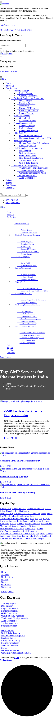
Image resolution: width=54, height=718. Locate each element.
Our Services (11, 88)
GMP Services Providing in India (14, 518)
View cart (4, 71)
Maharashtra (46, 523)
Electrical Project (26, 103)
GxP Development (27, 153)
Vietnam (28, 538)
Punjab (40, 528)
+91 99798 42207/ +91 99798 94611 (16, 30)
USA (36, 536)
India (19, 521)
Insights (9, 183)
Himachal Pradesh (8, 521)
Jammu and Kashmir (32, 521)
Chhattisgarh (23, 511)
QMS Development (27, 155)
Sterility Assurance (27, 160)
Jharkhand (46, 521)
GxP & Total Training (28, 163)
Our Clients (11, 185)
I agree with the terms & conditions (18, 51)
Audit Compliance (27, 178)
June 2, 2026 (5, 466)
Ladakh (20, 523)
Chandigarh (11, 511)
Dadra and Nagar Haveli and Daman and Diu (20, 513)
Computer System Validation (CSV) (35, 138)
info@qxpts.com (7, 25)
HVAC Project (25, 101)
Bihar (2, 511)
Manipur (3, 526)
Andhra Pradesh (19, 508)
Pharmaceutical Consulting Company (17, 492)
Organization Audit (27, 175)
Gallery (9, 180)
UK (31, 536)
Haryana (46, 518)
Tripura (25, 536)
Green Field (24, 118)
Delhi (43, 513)
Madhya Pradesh (32, 523)
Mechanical (24, 105)
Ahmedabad (5, 508)
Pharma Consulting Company (14, 476)
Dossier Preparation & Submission (34, 143)
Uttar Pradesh (6, 538)
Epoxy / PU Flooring (28, 108)
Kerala (13, 523)
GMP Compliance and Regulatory (28, 148)
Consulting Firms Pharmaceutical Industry (20, 461)
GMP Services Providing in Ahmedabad (17, 516)
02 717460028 (12, 200)
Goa (32, 518)
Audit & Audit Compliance (25, 165)
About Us (10, 86)
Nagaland (24, 526)
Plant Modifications (27, 120)
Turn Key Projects (22, 115)
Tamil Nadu (5, 536)
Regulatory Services (22, 140)
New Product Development (31, 158)
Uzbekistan (18, 538)
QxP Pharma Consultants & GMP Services (18, 531)
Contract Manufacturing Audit (32, 173)
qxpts (16, 657)
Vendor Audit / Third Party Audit (33, 168)
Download (4, 357)
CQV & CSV (20, 133)
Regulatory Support (27, 145)
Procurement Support (28, 130)
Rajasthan (40, 533)
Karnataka (4, 523)
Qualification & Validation (30, 135)
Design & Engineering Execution (28, 98)
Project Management (23, 123)
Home (8, 83)
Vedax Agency (6, 660)
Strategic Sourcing (27, 125)
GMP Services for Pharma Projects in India (23, 413)
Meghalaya (13, 526)
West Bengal (38, 538)
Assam (48, 508)
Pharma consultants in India (12, 528)
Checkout (12, 71)
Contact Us (10, 188)
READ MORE (10, 438)
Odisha (32, 526)
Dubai (49, 513)
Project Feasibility (21, 91)
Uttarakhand (45, 536)
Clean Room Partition (28, 110)
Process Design (26, 113)
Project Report (25, 93)
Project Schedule (26, 128)
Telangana (16, 536)
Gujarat (38, 518)
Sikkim (49, 533)
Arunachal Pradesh (35, 508)
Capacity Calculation (28, 96)
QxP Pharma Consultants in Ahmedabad (17, 533)
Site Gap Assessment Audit (31, 170)
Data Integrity (25, 150)
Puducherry (30, 528)
